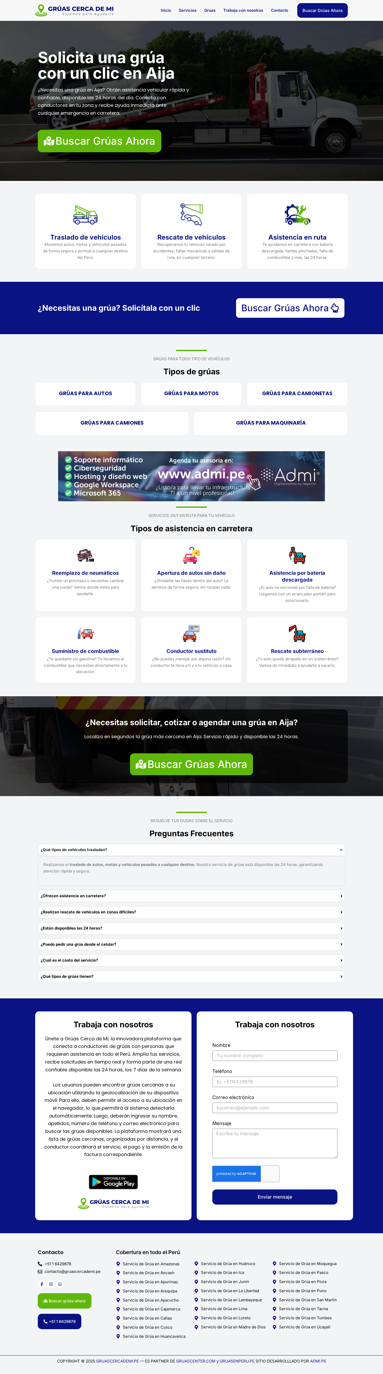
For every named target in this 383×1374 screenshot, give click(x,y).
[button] (322, 10)
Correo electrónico (233, 1097)
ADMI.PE (318, 1361)
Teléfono (222, 1071)
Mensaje (221, 1123)
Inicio (166, 10)
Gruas (209, 10)
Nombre (221, 1045)
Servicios (187, 10)
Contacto (279, 10)
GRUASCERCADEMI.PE (117, 1361)
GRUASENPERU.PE (237, 1361)
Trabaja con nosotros (243, 10)
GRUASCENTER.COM (196, 1361)
